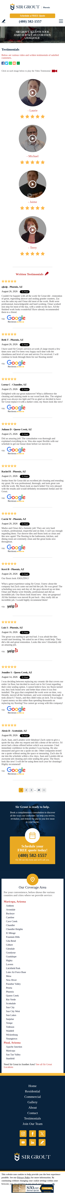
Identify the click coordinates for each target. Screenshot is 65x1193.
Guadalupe (11, 956)
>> (44, 790)
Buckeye (10, 913)
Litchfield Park (13, 968)
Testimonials (32, 1118)
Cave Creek (11, 921)
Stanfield (10, 1058)
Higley (9, 960)
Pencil (46, 273)
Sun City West (13, 1011)
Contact (32, 1113)
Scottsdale (11, 1003)
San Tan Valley (13, 1054)
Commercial (32, 1097)
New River (11, 980)
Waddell (10, 1031)
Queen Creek (12, 995)
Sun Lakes (11, 1015)
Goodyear (11, 952)
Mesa (8, 976)
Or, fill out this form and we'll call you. (33, 860)
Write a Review (3, 21)
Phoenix (10, 991)
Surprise (10, 1019)
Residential (32, 1091)
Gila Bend (11, 941)
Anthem (10, 905)
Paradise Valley (13, 984)
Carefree (10, 917)
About (32, 1107)
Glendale (10, 948)
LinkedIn (32, 1142)
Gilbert (9, 945)
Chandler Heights (14, 929)
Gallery (32, 1102)
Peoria (9, 988)
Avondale (10, 909)
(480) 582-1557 (30, 21)
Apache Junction (14, 1046)
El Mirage (11, 933)
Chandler (10, 925)
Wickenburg (12, 1034)
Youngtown (11, 1038)
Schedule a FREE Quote (32, 15)
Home (32, 1086)
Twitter (6, 63)
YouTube (23, 1142)
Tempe (9, 1023)
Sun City (10, 1007)
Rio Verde (11, 999)
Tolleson (10, 1027)
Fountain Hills (13, 937)
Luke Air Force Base (16, 972)
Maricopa (10, 1050)
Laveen (9, 964)
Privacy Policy (23, 1177)
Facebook (3, 63)
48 (39, 790)
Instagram (23, 1133)
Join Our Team (32, 1124)
